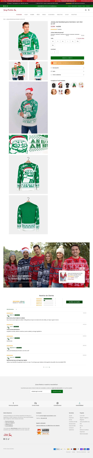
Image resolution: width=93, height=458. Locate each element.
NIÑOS (38, 14)
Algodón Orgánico (84, 417)
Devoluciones (74, 6)
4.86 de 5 (22, 301)
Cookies (73, 452)
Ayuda (84, 6)
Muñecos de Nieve (84, 429)
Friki (81, 423)
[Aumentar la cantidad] (57, 52)
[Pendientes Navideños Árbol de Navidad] (54, 92)
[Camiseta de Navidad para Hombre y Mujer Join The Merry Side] (67, 85)
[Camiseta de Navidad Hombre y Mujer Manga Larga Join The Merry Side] (54, 85)
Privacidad (68, 452)
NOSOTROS (74, 14)
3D (80, 427)
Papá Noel (82, 431)
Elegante (82, 419)
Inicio (4, 19)
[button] (54, 29)
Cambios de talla (73, 421)
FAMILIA (44, 14)
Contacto (88, 6)
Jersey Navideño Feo (85, 421)
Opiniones (71, 429)
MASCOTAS (59, 14)
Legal (88, 452)
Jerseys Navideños (10, 448)
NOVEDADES (19, 14)
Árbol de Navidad (84, 433)
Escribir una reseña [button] (74, 302)
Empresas (80, 6)
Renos (81, 425)
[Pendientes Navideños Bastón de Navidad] (67, 92)
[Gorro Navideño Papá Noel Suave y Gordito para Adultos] (61, 85)
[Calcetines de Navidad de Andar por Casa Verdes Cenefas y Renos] (74, 85)
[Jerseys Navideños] (9, 10)
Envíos (69, 6)
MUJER (26, 14)
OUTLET (67, 14)
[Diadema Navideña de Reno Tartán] (61, 92)
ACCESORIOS (51, 14)
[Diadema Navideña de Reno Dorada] (81, 85)
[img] (10, 313)
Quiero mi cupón (57, 391)
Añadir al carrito (67, 58)
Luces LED (82, 415)
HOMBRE (32, 14)
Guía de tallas (72, 425)
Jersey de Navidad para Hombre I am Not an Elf (16, 19)
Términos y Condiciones (81, 452)
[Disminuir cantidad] (52, 52)
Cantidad (53, 49)
